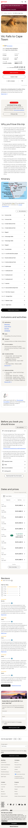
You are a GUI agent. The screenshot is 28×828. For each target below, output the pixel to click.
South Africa (7, 326)
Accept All (14, 823)
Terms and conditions (19, 110)
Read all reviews (5, 685)
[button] (14, 24)
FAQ (2, 789)
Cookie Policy (4, 820)
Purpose (17, 782)
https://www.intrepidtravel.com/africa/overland (14, 448)
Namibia (10, 13)
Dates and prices (14, 72)
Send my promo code (14, 727)
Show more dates (13, 567)
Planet (16, 791)
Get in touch (3, 784)
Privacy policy (17, 771)
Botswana (7, 324)
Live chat (3, 786)
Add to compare (11, 80)
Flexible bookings (5, 771)
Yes (15, 738)
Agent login (3, 776)
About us (16, 762)
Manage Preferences (14, 826)
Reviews (2, 791)
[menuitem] (4, 1)
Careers (16, 769)
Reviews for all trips (16, 685)
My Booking (3, 762)
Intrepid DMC (17, 767)
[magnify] (22, 1)
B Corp (16, 784)
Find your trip (14, 114)
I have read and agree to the (13, 722)
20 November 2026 (21, 69)
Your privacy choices (20, 774)
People (16, 789)
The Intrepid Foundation (20, 786)
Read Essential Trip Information (14, 475)
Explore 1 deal (14, 76)
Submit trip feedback (5, 764)
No (19, 738)
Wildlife (16, 793)
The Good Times (18, 764)
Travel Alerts (3, 769)
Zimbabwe (7, 330)
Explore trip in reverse (13, 310)
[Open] (12, 580)
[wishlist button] (22, 81)
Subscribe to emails (14, 755)
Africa (5, 13)
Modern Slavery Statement (20, 796)
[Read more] (2, 13)
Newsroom (3, 793)
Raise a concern (4, 796)
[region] (14, 819)
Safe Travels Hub (4, 767)
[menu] (25, 1)
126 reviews (9, 45)
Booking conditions (5, 774)
